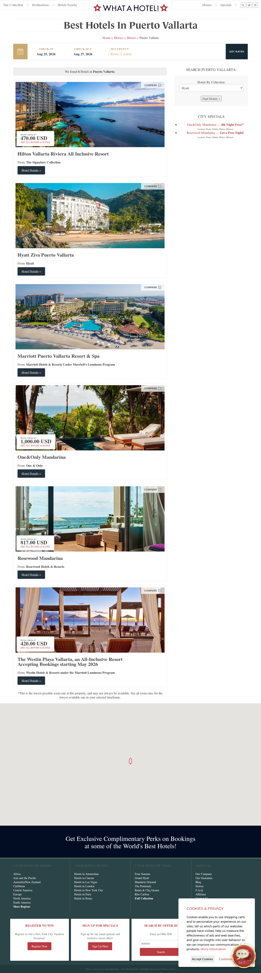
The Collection (13, 5)
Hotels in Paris (82, 894)
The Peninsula (143, 886)
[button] (130, 761)
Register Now (39, 946)
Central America (22, 890)
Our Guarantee (204, 878)
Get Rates (236, 51)
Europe (17, 894)
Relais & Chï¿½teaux (147, 890)
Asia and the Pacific (24, 878)
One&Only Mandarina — (215, 124)
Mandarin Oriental (145, 882)
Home (107, 37)
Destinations (40, 5)
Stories (199, 886)
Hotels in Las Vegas (85, 882)
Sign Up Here (100, 946)
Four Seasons (142, 874)
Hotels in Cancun (84, 878)
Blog (198, 882)
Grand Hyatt (142, 878)
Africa (17, 874)
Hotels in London (84, 886)
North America (22, 898)
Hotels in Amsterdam (86, 874)
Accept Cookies (202, 959)
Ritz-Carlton (142, 894)
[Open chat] (244, 956)
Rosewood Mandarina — (215, 132)
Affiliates (201, 894)
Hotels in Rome (83, 898)
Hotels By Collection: (211, 82)
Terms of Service (93, 969)
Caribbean (19, 886)
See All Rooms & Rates (35, 142)
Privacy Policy (168, 969)
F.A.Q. (199, 890)
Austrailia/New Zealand (27, 882)
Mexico (118, 37)
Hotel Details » (31, 170)
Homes (207, 5)
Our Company (204, 874)
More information (213, 949)
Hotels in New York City (88, 890)
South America (22, 902)
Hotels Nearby (67, 5)
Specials (225, 5)
